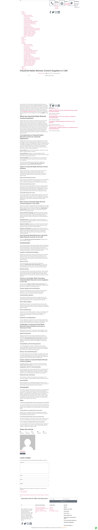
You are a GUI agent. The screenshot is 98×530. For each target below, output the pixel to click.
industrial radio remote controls (29, 111)
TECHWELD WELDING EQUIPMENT (31, 21)
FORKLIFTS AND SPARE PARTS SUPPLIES (32, 28)
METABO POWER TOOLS (28, 27)
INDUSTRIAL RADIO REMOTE (29, 31)
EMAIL (66, 1)
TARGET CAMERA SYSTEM (29, 34)
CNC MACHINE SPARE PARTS (29, 22)
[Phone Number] (52, 3)
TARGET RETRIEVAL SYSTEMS (30, 32)
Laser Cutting (26, 17)
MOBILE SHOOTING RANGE (29, 33)
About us (23, 12)
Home (23, 11)
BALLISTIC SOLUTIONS (28, 36)
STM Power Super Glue (28, 16)
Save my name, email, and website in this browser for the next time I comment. (33, 489)
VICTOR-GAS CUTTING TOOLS (30, 23)
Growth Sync (64, 527)
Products (23, 14)
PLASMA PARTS (27, 18)
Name (21, 475)
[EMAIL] (62, 3)
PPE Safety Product (28, 26)
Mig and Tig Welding (28, 15)
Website (21, 483)
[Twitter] (53, 12)
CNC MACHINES (27, 25)
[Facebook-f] (50, 12)
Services (23, 37)
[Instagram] (56, 12)
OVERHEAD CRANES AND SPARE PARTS (32, 29)
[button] (23, 432)
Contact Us (24, 39)
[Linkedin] (58, 12)
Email (21, 479)
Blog (23, 38)
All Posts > (22, 453)
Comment (22, 462)
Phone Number (57, 2)
